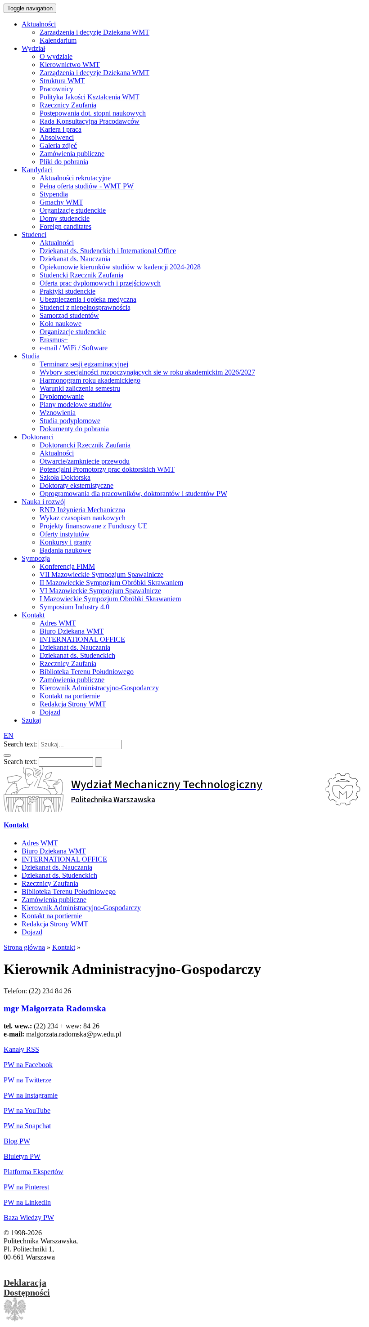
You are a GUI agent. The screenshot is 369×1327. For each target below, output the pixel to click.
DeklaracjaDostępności (27, 1287)
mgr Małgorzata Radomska (55, 1008)
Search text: (20, 744)
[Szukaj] (7, 755)
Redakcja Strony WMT (55, 924)
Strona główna (24, 947)
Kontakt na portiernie (52, 916)
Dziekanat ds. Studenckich (59, 875)
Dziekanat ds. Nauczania (57, 867)
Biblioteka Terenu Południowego (69, 891)
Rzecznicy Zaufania (50, 883)
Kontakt (16, 825)
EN (9, 735)
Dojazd (32, 932)
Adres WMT (40, 843)
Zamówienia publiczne (54, 899)
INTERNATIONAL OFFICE (64, 859)
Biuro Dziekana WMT (54, 851)
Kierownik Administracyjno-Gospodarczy (81, 907)
